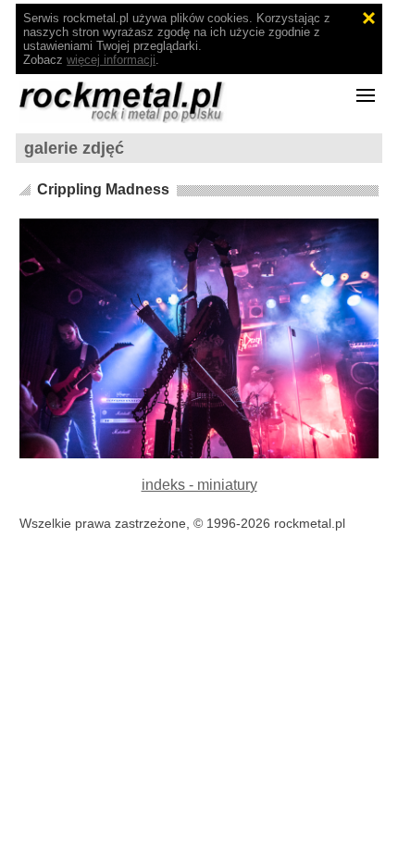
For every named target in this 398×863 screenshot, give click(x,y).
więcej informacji (111, 60)
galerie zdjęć (74, 148)
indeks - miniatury (199, 485)
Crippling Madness (103, 189)
